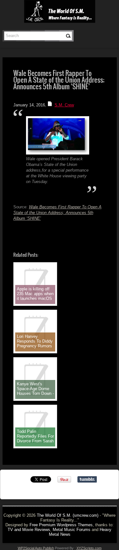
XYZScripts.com (89, 548)
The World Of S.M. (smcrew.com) (67, 515)
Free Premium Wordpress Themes (61, 524)
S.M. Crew (64, 105)
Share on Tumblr (87, 479)
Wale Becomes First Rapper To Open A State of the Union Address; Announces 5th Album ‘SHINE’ (57, 213)
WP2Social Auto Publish (36, 548)
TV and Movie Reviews (29, 529)
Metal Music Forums (71, 529)
